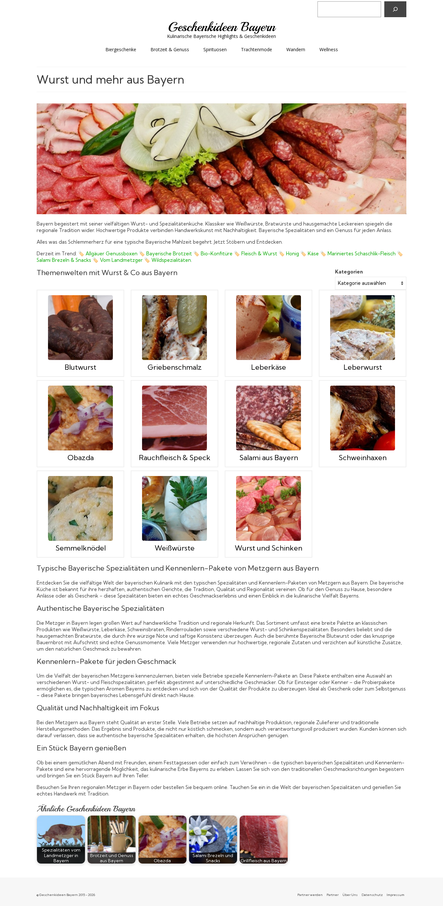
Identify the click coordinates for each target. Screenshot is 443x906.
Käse (313, 253)
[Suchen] (395, 9)
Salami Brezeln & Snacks (64, 260)
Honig (292, 253)
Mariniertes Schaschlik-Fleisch (362, 253)
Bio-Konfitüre (217, 253)
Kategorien (349, 272)
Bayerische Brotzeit (169, 253)
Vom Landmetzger (121, 260)
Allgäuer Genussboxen (112, 253)
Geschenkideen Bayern (221, 27)
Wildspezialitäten (171, 260)
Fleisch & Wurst (259, 253)
